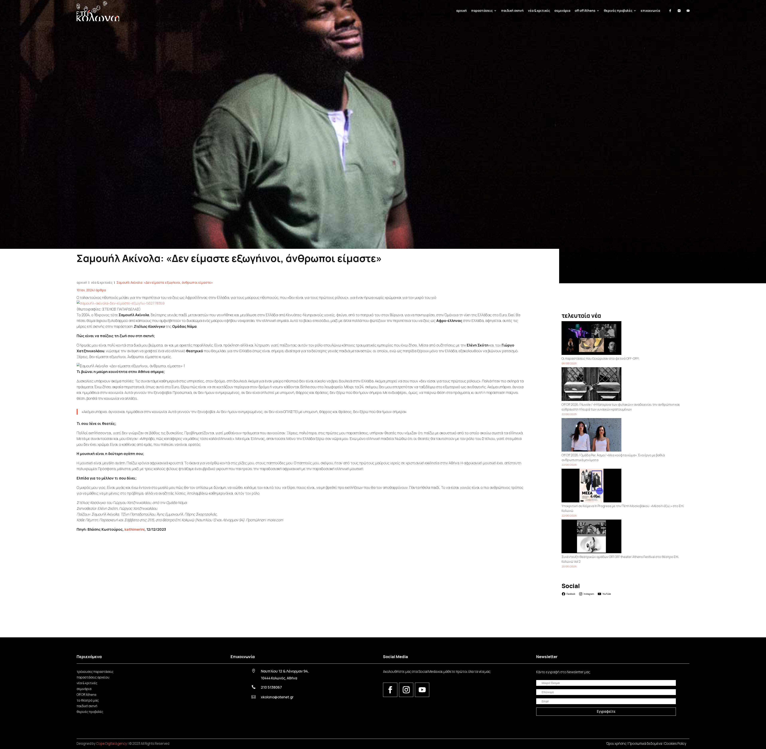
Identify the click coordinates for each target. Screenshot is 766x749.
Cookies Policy (675, 743)
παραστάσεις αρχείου (93, 677)
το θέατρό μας (88, 700)
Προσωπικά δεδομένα (645, 743)
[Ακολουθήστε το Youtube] (422, 690)
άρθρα (101, 290)
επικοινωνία (650, 10)
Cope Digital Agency (111, 743)
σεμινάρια (562, 10)
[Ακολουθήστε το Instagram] (406, 690)
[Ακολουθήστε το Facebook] (390, 690)
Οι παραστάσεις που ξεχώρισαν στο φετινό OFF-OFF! (600, 358)
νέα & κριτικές (539, 10)
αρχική (461, 10)
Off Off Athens (86, 694)
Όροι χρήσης (616, 743)
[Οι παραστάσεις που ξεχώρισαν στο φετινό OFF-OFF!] (591, 338)
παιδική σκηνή (512, 10)
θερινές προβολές (90, 712)
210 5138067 (271, 687)
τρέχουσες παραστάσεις (95, 671)
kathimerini (134, 529)
